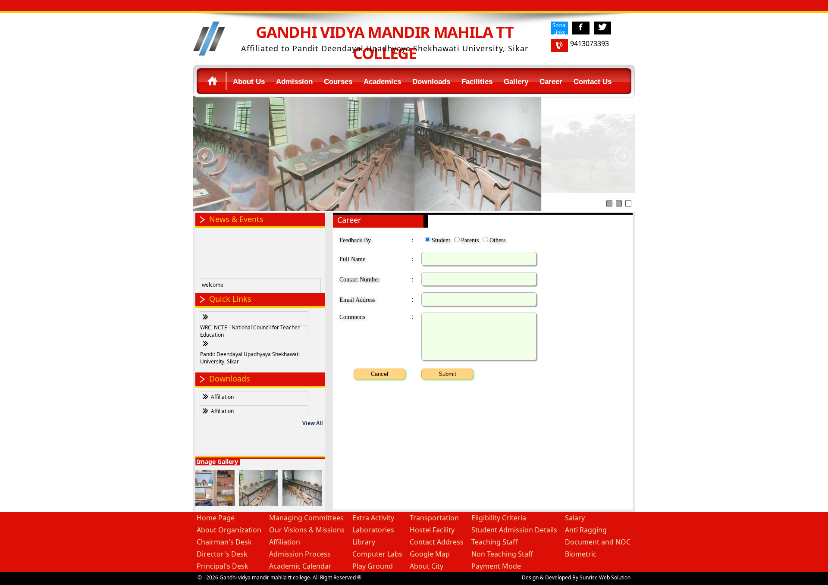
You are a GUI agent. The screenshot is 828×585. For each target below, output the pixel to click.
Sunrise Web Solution (605, 577)
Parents (470, 240)
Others (497, 240)
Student (441, 240)
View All (312, 423)
